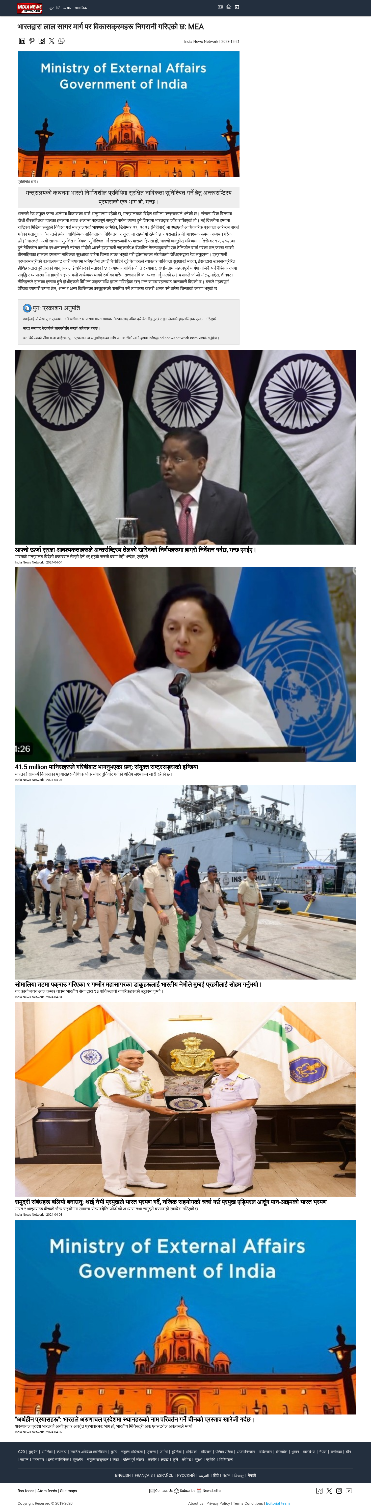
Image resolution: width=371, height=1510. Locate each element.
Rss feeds (26, 1491)
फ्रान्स (151, 1452)
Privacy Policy (218, 1503)
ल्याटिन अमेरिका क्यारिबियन (88, 1452)
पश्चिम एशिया (224, 1452)
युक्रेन (33, 1452)
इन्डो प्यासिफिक (58, 1459)
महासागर (38, 1459)
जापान (24, 1459)
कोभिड (186, 1459)
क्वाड (116, 1459)
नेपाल (323, 1452)
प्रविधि (210, 1459)
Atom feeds (47, 1491)
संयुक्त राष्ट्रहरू (98, 1459)
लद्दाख (165, 1459)
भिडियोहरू (226, 1459)
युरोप (114, 1452)
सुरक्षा (198, 1459)
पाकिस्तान (265, 1452)
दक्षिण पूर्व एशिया (133, 1459)
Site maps (68, 1491)
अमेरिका (47, 1452)
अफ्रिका (191, 1452)
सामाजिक (80, 8)
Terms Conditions (248, 1503)
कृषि (175, 1459)
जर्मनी (164, 1452)
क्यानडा (61, 1452)
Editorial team (278, 1503)
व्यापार (67, 8)
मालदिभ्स (309, 1452)
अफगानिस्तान (246, 1452)
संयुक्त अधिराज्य (132, 1452)
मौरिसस (206, 1452)
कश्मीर (152, 1459)
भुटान (295, 1452)
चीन (348, 1452)
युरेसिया (176, 1452)
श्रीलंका (336, 1452)
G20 (21, 1452)
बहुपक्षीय (78, 1459)
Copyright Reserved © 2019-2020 (45, 1503)
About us (195, 1503)
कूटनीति (54, 8)
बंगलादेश (281, 1452)
